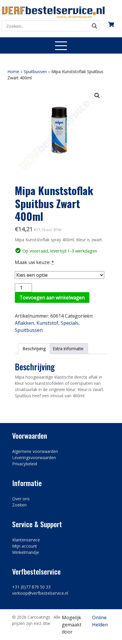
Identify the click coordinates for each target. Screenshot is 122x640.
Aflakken (24, 323)
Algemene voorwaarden (35, 451)
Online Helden (100, 621)
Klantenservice (26, 540)
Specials (69, 323)
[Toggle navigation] (61, 45)
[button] (97, 95)
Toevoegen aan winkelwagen (52, 297)
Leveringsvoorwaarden (34, 457)
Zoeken (19, 505)
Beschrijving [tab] (34, 348)
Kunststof (47, 323)
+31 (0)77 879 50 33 (31, 587)
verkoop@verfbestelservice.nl (40, 593)
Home (13, 71)
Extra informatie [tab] (68, 348)
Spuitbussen (35, 71)
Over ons (21, 498)
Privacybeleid (24, 464)
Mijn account (24, 546)
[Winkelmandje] (111, 22)
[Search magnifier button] (94, 26)
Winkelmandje (25, 552)
